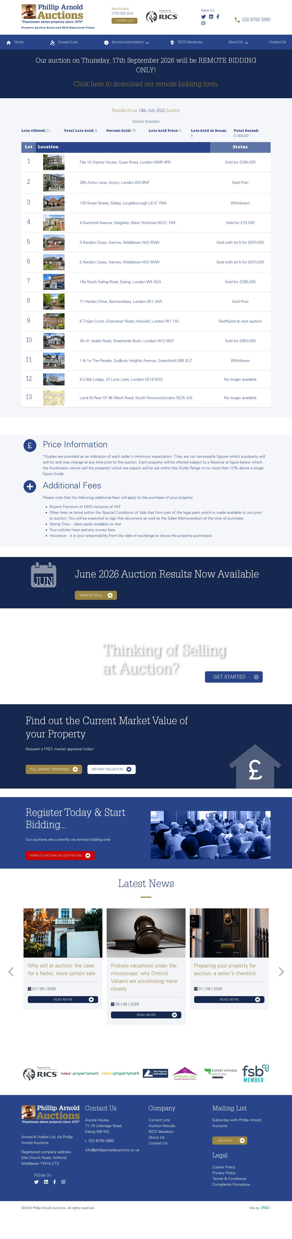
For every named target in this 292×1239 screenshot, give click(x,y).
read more (63, 999)
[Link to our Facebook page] (218, 17)
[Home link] (52, 14)
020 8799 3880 (101, 1140)
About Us (236, 42)
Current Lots (124, 20)
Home (18, 42)
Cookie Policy (223, 1167)
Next (281, 971)
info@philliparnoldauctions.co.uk (112, 1150)
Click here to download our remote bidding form (145, 84)
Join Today (224, 1140)
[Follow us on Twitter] (204, 17)
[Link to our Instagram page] (204, 24)
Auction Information (127, 42)
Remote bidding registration (56, 855)
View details (91, 595)
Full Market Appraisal (49, 769)
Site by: (255, 1208)
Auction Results (162, 1125)
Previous (10, 971)
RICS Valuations (189, 42)
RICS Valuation (161, 1131)
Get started (230, 677)
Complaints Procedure (231, 1184)
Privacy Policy (224, 1173)
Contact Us (277, 42)
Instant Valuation (107, 769)
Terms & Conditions (229, 1178)
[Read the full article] (63, 934)
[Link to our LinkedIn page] (212, 17)
